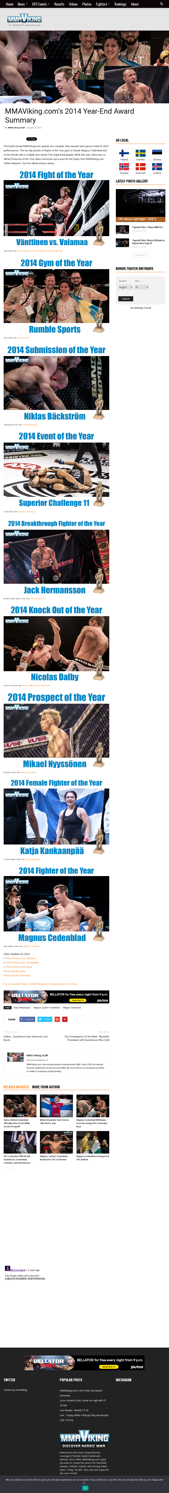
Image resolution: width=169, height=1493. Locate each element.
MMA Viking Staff (16, 127)
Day (137, 281)
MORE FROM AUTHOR (46, 1086)
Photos (86, 4)
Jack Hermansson (38, 599)
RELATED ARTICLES (16, 1086)
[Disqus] (56, 1220)
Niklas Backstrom (30, 425)
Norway (124, 172)
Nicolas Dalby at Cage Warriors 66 (36, 685)
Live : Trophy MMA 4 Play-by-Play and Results (84, 1415)
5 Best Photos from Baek (18, 966)
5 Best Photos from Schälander (22, 962)
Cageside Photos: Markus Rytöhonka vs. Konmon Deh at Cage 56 (148, 242)
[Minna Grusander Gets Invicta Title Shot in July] (56, 1106)
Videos (73, 4)
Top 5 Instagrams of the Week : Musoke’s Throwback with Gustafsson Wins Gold (86, 1038)
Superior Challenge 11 (27, 512)
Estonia (157, 159)
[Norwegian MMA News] (124, 166)
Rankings (120, 4)
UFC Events (39, 4)
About (135, 4)
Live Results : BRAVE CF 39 (74, 1410)
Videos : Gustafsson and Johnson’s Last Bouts (26, 1038)
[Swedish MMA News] (124, 153)
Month (123, 281)
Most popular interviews (18, 975)
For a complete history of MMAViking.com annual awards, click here (40, 984)
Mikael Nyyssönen (28, 772)
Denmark (141, 172)
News (21, 4)
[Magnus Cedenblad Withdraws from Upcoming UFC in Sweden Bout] (92, 1106)
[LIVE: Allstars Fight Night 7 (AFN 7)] (140, 205)
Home (9, 4)
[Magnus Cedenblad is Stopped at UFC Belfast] (92, 1142)
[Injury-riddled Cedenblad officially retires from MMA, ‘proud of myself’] (20, 1106)
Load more (139, 255)
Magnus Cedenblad (31, 946)
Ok (85, 1488)
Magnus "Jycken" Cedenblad (47, 1007)
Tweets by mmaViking (15, 1389)
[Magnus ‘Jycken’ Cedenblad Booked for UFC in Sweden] (56, 1142)
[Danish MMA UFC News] (141, 166)
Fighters (101, 4)
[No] (165, 1484)
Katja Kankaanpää (33, 859)
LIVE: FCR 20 (66, 1420)
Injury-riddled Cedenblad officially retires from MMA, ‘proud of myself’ (17, 1123)
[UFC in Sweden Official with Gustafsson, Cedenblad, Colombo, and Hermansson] (20, 1142)
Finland (124, 159)
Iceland (157, 172)
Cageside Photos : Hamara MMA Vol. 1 (147, 227)
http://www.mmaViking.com (37, 1060)
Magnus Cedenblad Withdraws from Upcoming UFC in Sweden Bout (91, 1123)
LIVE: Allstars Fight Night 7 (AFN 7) (137, 219)
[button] (161, 4)
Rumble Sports (24, 338)
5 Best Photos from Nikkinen (20, 958)
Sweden (140, 159)
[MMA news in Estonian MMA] (157, 153)
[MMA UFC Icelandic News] (157, 166)
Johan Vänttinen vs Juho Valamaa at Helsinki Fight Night (40, 251)
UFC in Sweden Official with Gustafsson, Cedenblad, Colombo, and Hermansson (17, 1159)
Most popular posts (15, 971)
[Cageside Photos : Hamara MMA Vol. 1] (122, 229)
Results (59, 4)
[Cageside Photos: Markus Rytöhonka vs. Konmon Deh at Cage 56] (122, 242)
